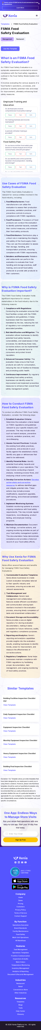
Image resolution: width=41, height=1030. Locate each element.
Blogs (21, 1005)
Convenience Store (20, 990)
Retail (20, 986)
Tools (21, 1008)
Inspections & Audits (20, 959)
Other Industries (21, 993)
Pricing (20, 903)
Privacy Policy (20, 910)
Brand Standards (20, 928)
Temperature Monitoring (20, 965)
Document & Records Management (20, 974)
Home (20, 897)
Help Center (20, 1011)
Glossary (20, 1014)
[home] (10, 15)
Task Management (20, 949)
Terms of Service (20, 913)
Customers (21, 907)
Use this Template (10, 49)
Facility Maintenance (20, 931)
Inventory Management (20, 968)
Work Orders (20, 962)
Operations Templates (20, 953)
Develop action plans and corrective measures (22, 482)
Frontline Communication (20, 956)
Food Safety (20, 934)
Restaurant (20, 983)
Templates (5, 24)
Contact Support (20, 916)
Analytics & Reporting (20, 971)
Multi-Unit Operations (20, 937)
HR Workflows (20, 940)
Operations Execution (20, 925)
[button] (36, 15)
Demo (20, 900)
